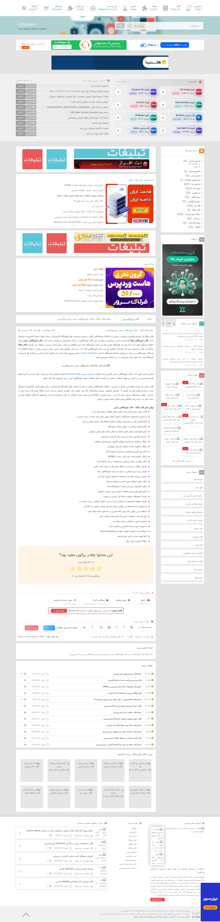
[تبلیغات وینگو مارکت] (182, 315)
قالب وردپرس (26, 330)
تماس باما (132, 836)
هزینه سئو (198, 479)
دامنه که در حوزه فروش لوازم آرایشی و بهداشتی (88, 117)
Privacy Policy (169, 911)
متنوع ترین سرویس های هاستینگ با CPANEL (83, 185)
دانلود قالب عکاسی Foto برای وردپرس (127, 712)
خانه (149, 319)
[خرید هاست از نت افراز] (111, 168)
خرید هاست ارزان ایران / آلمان (141, 180)
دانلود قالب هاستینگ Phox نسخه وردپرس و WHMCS (122, 687)
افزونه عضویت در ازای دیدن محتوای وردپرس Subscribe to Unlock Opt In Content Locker (182, 360)
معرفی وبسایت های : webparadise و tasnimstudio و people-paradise (77, 107)
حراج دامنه (198, 569)
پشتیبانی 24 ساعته (95, 295)
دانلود (143, 600)
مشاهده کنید (156, 899)
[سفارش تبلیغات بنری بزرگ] (111, 158)
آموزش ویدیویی (194, 171)
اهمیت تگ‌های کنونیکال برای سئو (94, 128)
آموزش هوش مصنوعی (193, 553)
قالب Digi (149, 654)
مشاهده (26, 47)
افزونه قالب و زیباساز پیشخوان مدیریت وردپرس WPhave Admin (182, 347)
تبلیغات (133, 828)
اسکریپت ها (195, 184)
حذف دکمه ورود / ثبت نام (97, 133)
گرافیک (197, 227)
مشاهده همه (121, 81)
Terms (178, 911)
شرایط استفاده (130, 860)
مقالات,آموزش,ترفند (192, 214)
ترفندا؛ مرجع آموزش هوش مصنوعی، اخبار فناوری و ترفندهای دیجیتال (78, 96)
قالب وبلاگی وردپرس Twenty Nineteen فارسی (124, 693)
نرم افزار (196, 218)
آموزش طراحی (194, 161)
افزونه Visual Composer (91, 353)
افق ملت (199, 487)
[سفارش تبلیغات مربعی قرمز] (32, 169)
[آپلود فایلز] (164, 49)
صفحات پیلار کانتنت (100, 123)
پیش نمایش (121, 600)
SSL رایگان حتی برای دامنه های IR (88, 201)
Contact (153, 911)
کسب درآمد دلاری (195, 520)
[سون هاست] (89, 49)
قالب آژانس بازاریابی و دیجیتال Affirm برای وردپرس (122, 738)
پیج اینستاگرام (32, 627)
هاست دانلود (138, 917)
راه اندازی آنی (97, 206)
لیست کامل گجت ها (182, 461)
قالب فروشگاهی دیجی (136, 654)
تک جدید (199, 545)
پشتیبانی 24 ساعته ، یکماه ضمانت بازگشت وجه (83, 211)
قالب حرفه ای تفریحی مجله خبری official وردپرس (122, 706)
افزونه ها (197, 188)
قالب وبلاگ (196, 210)
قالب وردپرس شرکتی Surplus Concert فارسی (124, 680)
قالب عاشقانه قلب (32, 793)
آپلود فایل (198, 578)
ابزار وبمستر (195, 176)
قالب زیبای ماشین (86, 766)
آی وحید (172, 917)
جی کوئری (196, 193)
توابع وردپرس (131, 852)
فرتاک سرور (149, 264)
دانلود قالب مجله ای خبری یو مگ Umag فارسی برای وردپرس (118, 744)
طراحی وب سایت (183, 917)
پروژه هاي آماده (194, 223)
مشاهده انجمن (22, 80)
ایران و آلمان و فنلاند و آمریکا (91, 290)
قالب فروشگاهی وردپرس (89, 654)
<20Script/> (27, 25)
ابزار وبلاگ (132, 840)
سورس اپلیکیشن (194, 201)
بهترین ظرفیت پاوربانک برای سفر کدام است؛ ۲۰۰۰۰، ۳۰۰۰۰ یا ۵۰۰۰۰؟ (79, 91)
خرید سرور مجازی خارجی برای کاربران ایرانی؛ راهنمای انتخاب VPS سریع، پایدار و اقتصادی (182, 334)
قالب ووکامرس (130, 319)
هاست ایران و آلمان (95, 274)
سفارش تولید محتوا (194, 512)
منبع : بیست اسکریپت (62, 600)
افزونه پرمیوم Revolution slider (79, 374)
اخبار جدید (198, 528)
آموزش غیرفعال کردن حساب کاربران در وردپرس (73, 856)
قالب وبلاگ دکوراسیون (140, 793)
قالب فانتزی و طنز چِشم (59, 769)
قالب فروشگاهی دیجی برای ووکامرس (113, 654)
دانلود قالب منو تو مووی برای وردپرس (127, 674)
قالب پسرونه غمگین (58, 793)
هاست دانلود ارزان (195, 561)
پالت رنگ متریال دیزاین (127, 864)
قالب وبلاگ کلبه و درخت (113, 796)
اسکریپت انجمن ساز (99, 86)
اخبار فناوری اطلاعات (192, 180)
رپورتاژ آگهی (195, 197)
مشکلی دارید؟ (99, 600)
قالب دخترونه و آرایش (113, 766)
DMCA (160, 911)
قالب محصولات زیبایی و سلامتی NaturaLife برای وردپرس (68, 843)
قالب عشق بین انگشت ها (140, 769)
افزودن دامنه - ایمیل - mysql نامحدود (87, 190)
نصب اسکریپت (130, 856)
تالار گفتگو (132, 844)
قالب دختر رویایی (32, 766)
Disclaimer (186, 911)
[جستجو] (120, 25)
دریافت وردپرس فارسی (127, 868)
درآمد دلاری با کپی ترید (193, 496)
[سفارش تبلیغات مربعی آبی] (57, 169)
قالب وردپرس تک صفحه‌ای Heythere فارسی (74, 881)
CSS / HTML (193, 164)
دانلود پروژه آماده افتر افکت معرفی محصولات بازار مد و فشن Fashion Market (59, 830)
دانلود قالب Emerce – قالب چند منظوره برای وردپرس (121, 732)
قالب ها (37, 330)
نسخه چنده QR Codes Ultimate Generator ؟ (88, 112)
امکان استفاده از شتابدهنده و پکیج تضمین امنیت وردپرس (79, 217)
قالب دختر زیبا (86, 793)
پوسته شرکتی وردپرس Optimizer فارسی (76, 869)
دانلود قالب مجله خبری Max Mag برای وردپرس (123, 725)
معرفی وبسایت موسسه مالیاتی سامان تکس (89, 102)
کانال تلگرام (49, 627)
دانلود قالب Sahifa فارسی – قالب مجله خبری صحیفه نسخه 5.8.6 (117, 699)
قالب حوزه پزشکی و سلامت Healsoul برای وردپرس (122, 719)
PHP (196, 167)
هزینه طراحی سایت (194, 504)
